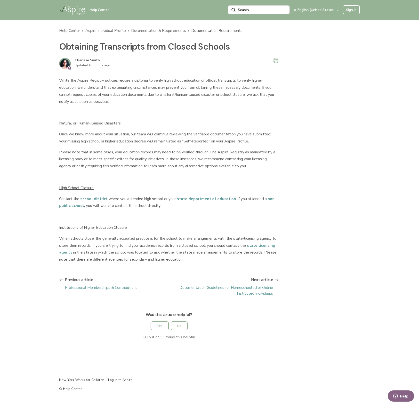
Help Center (69, 30)
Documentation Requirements (216, 30)
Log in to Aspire (120, 380)
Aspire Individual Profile (105, 30)
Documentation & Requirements (158, 30)
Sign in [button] (351, 10)
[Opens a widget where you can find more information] (400, 396)
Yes (159, 326)
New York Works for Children (81, 380)
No (179, 326)
